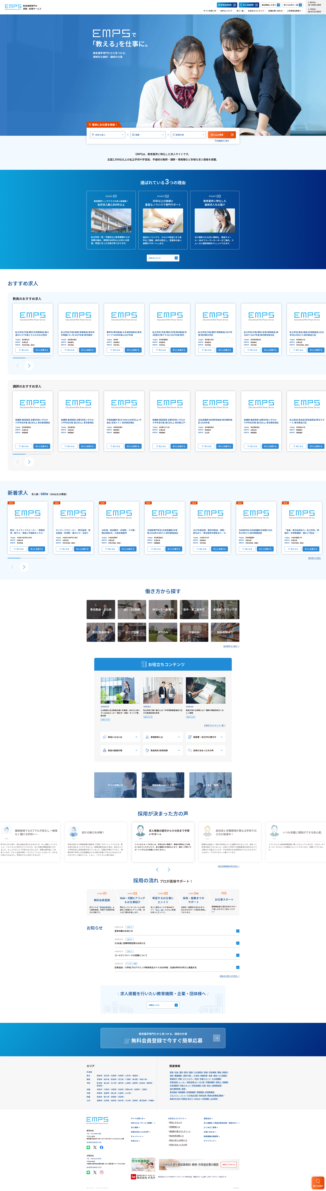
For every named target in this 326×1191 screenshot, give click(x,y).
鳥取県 (99, 1093)
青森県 (99, 1075)
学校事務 (212, 1072)
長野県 (135, 1083)
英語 (171, 1072)
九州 (88, 1100)
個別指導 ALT (192, 1082)
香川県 (106, 1096)
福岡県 (99, 1100)
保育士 (218, 1082)
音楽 (210, 1075)
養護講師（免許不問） (183, 1075)
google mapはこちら (94, 1142)
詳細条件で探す (223, 140)
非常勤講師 (191, 1092)
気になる (25, 350)
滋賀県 (137, 1089)
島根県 (106, 1093)
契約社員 (202, 1095)
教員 (206, 1072)
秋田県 (121, 1075)
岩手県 (106, 1075)
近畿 (88, 1089)
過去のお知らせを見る (229, 976)
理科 (181, 1072)
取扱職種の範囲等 (211, 1136)
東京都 (135, 1079)
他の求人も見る (314, 558)
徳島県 (99, 1096)
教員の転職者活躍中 (215, 1095)
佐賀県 (106, 1100)
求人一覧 (240, 10)
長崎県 (113, 1100)
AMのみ (197, 1098)
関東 (88, 1079)
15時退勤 (205, 1098)
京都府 (99, 1089)
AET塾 (201, 1082)
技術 (171, 1075)
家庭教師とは (157, 737)
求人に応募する (42, 350)
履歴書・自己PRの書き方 (204, 737)
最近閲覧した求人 (269, 5)
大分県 (128, 1100)
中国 (88, 1093)
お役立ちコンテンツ (256, 10)
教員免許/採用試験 (159, 750)
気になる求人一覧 (291, 5)
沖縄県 (151, 1100)
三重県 (144, 1089)
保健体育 (203, 1075)
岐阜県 (142, 1083)
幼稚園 (225, 1082)
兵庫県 (113, 1089)
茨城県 (99, 1079)
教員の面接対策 (115, 750)
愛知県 (99, 1085)
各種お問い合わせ (275, 10)
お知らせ (134, 1140)
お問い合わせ (209, 1132)
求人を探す (318, 1185)
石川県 (113, 1083)
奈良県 (121, 1089)
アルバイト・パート (178, 1095)
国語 (191, 1072)
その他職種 (216, 1079)
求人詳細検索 (248, 5)
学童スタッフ (205, 1079)
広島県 (121, 1093)
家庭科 (225, 1072)
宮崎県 (135, 1100)
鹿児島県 (143, 1100)
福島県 (135, 1075)
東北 (88, 1075)
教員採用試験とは (176, 1135)
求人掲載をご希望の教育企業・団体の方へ (221, 1123)
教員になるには (115, 737)
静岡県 (149, 1083)
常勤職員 (200, 1092)
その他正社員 (192, 1095)
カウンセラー (188, 1079)
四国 (88, 1096)
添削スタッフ (185, 1085)
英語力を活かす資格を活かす (181, 1098)
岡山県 (113, 1093)
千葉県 (128, 1079)
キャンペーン (136, 1136)
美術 (215, 1075)
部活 (197, 1079)
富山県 (106, 1083)
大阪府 (106, 1089)
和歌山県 (128, 1089)
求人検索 (134, 1127)
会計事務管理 (175, 1089)
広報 (204, 1085)
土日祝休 (213, 1098)
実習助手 (173, 1079)
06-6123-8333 (314, 11)
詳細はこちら (154, 1005)
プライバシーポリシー (102, 1188)
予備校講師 (210, 1082)
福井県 (121, 1083)
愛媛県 (113, 1096)
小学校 (196, 1075)
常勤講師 (181, 1092)
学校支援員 (196, 1085)
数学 (186, 1072)
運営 (183, 1089)
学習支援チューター (178, 1082)
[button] (33, 329)
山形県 (128, 1075)
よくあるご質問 (210, 1127)
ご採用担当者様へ (294, 10)
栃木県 (106, 1079)
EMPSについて (226, 10)
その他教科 (198, 1072)
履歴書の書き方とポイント (180, 1131)
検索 (217, 134)
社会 (176, 1072)
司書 (180, 1079)
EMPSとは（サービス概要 (142, 1123)
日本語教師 (174, 1085)
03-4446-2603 (314, 5)
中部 (88, 1083)
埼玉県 (121, 1079)
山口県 (128, 1093)
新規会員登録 (226, 5)
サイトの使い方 (209, 10)
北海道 (89, 1072)
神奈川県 (143, 1079)
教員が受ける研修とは (178, 1140)
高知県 (121, 1096)
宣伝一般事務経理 (214, 1085)
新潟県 (99, 1083)
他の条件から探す (230, 646)
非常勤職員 (209, 1092)
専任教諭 (173, 1092)
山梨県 (128, 1083)
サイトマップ (209, 1140)
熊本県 (121, 1100)
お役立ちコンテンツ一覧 (214, 725)
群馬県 (113, 1079)
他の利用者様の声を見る (228, 866)
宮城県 (113, 1075)
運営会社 (207, 1118)
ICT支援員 (222, 1075)
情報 (219, 1072)
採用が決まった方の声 (203, 750)
